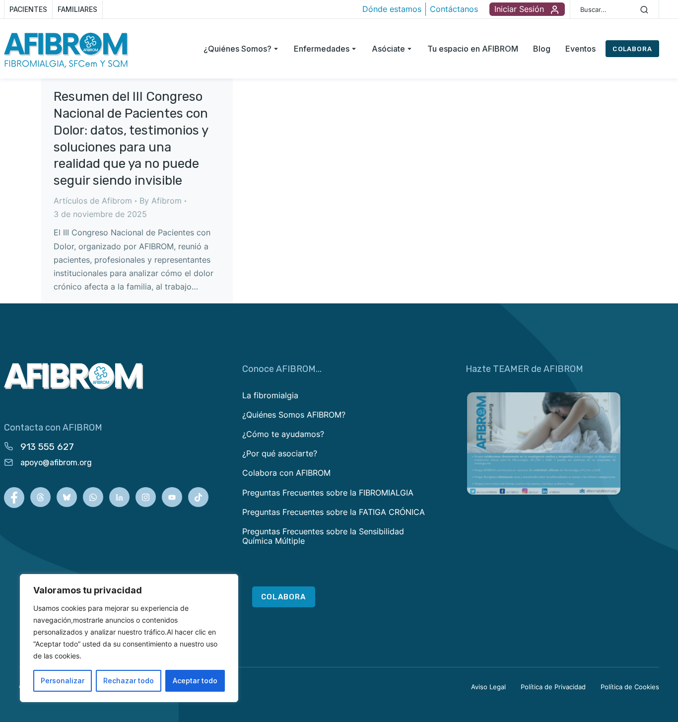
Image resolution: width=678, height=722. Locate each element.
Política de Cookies (630, 687)
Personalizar (62, 680)
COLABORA (632, 49)
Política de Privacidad (553, 687)
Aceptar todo (195, 680)
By (160, 201)
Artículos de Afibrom (93, 201)
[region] (129, 638)
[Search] (644, 9)
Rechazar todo (128, 680)
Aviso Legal (488, 687)
